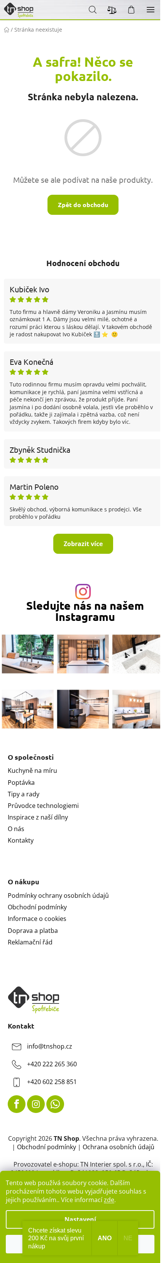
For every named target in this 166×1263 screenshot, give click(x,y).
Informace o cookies (37, 918)
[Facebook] (16, 1104)
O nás (16, 829)
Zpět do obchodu (83, 205)
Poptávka (21, 782)
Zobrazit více (83, 544)
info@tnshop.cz (49, 1046)
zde (109, 1200)
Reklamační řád (30, 942)
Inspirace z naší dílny (38, 817)
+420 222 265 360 (52, 1064)
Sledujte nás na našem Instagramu (85, 611)
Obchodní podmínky (37, 907)
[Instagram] (36, 1104)
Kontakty (21, 840)
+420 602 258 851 (52, 1082)
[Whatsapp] (55, 1104)
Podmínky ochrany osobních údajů (58, 895)
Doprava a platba (33, 930)
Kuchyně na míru (32, 770)
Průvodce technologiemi (43, 805)
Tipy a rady (23, 794)
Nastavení (80, 1219)
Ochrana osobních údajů (118, 1147)
